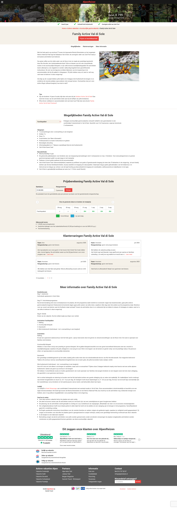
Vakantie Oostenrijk (42, 471)
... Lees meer (49, 254)
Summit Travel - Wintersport (71, 479)
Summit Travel (49, 491)
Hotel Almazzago (51, 388)
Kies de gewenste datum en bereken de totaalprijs (75, 202)
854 (85, 211)
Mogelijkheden (75, 46)
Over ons (91, 471)
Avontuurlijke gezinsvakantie (89, 28)
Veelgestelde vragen (95, 482)
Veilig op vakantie (47, 461)
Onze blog (91, 476)
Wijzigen (68, 190)
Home (64, 28)
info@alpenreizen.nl (121, 474)
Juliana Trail (66, 474)
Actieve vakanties (72, 28)
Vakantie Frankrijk (42, 482)
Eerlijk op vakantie (47, 450)
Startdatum (39, 187)
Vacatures (91, 479)
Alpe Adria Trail (67, 471)
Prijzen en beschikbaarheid (88, 38)
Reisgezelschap (61, 187)
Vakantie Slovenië (42, 476)
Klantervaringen (88, 46)
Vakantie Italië (40, 474)
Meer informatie (101, 46)
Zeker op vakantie (47, 455)
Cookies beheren (131, 489)
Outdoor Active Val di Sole (84, 96)
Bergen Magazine (68, 476)
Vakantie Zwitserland (43, 479)
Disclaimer (122, 489)
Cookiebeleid (92, 474)
